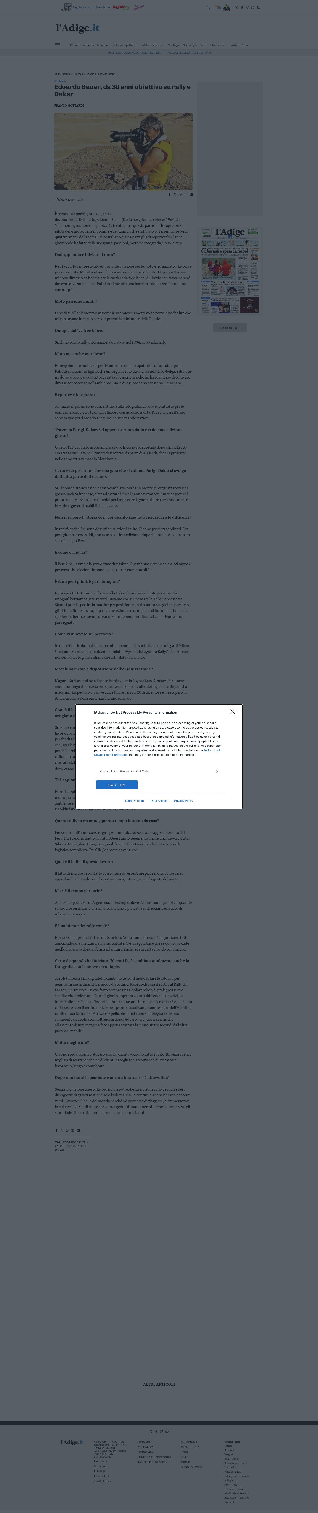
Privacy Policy (183, 800)
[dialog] (159, 756)
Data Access (159, 800)
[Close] (234, 713)
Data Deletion (134, 800)
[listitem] (159, 771)
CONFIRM (117, 784)
